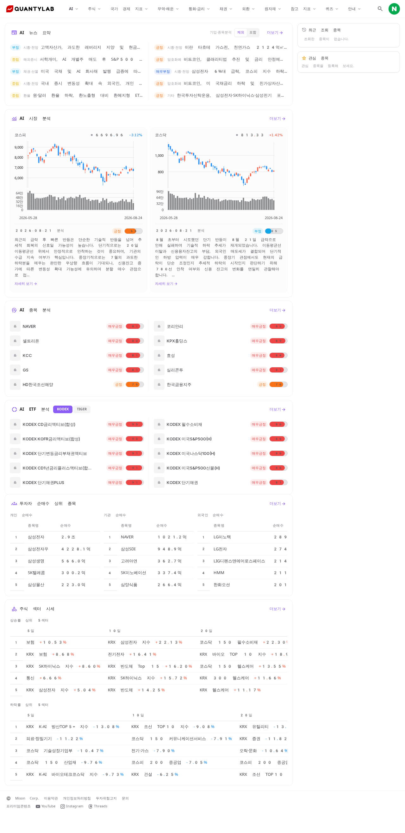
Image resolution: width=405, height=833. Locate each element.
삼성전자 (36, 537)
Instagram (74, 806)
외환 (249, 9)
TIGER (82, 409)
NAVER (127, 537)
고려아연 (129, 561)
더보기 (275, 32)
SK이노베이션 (133, 572)
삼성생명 (36, 561)
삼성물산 (36, 584)
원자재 (273, 9)
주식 (95, 9)
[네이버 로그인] (394, 9)
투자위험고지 (106, 798)
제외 (240, 32)
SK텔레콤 (36, 572)
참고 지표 (304, 9)
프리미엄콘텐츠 (18, 806)
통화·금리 (200, 9)
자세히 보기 (26, 283)
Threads (100, 806)
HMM (219, 572)
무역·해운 (169, 9)
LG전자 (220, 549)
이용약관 (51, 798)
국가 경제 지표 (129, 9)
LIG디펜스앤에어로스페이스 (239, 561)
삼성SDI (128, 549)
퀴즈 (332, 9)
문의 (125, 798)
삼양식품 (129, 584)
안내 (355, 9)
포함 (252, 32)
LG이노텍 (222, 537)
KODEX (63, 409)
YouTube (48, 806)
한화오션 (222, 584)
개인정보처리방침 (77, 798)
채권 (226, 9)
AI (74, 9)
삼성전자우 (38, 549)
